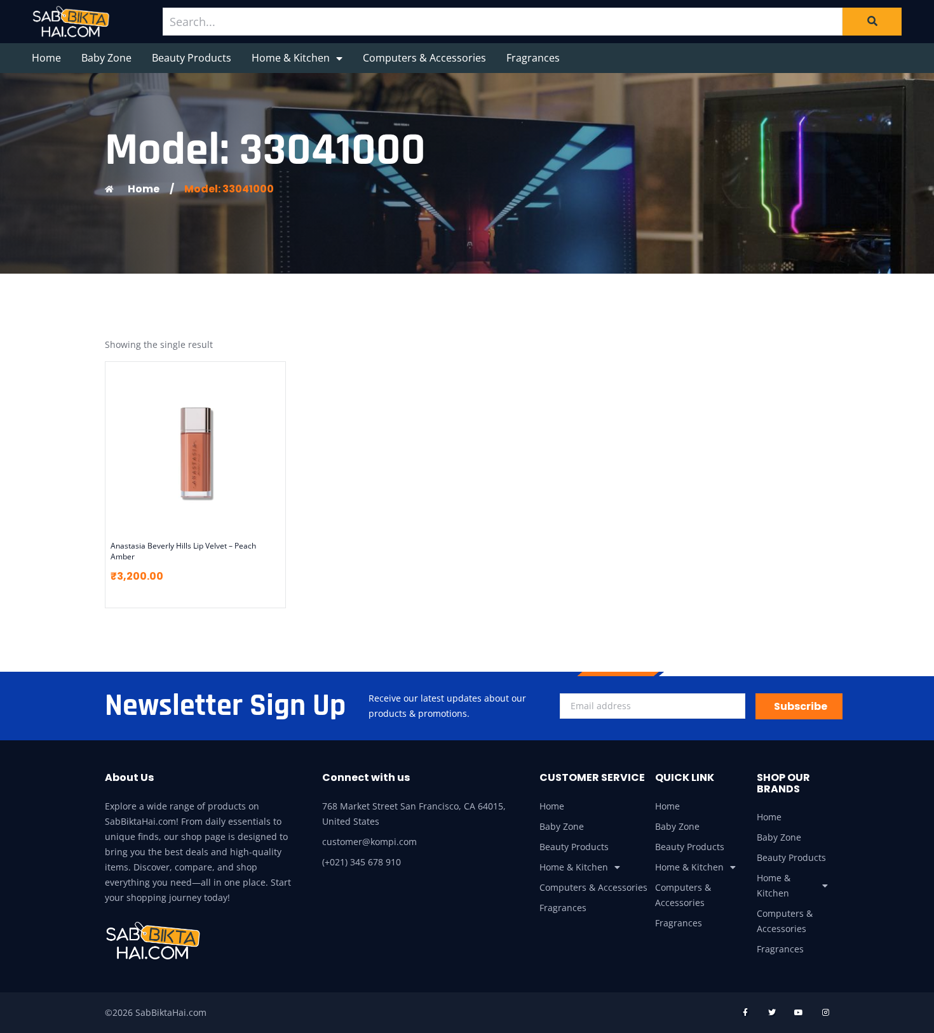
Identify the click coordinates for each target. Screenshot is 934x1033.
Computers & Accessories (424, 58)
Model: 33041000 (229, 189)
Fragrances (533, 58)
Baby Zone (106, 58)
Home (46, 58)
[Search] (872, 22)
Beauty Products (191, 58)
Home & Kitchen (291, 58)
